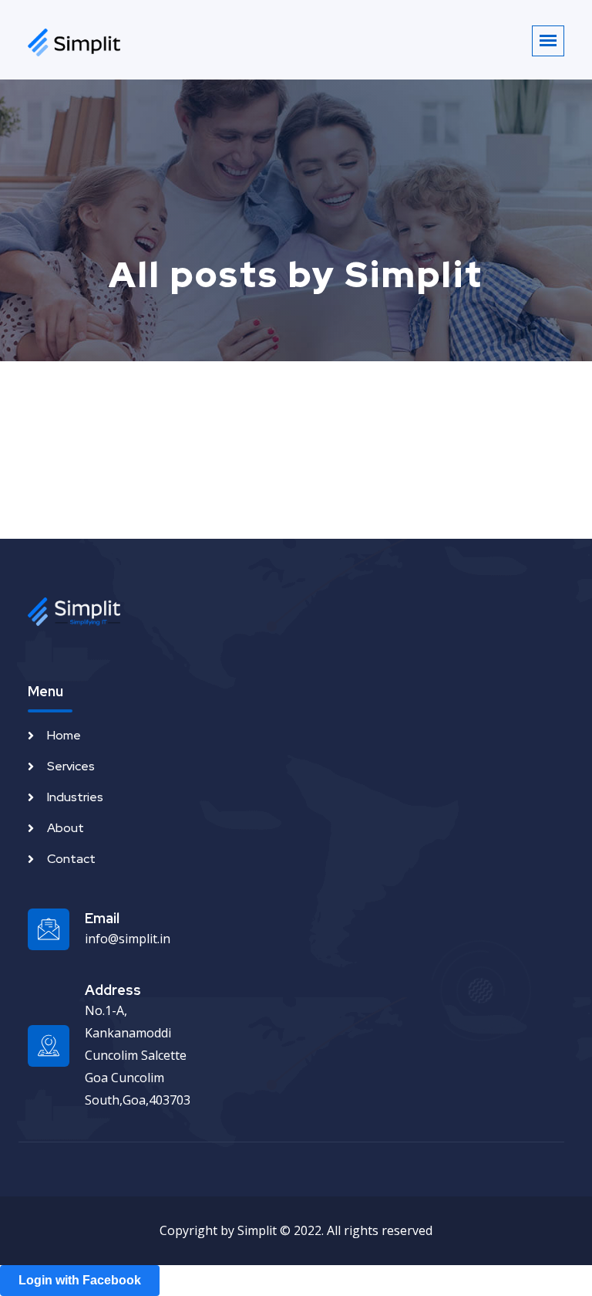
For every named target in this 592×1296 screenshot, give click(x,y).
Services (71, 766)
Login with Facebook (79, 1280)
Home (64, 735)
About (65, 828)
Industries (75, 797)
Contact (71, 859)
